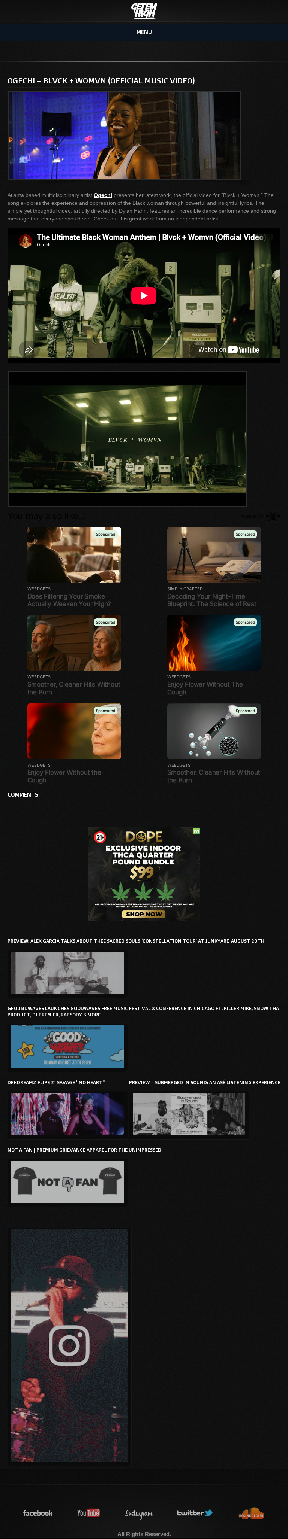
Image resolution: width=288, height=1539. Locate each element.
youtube (88, 1513)
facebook (38, 1513)
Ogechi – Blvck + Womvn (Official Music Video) (101, 80)
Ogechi (103, 195)
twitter (195, 1513)
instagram (138, 1513)
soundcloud (251, 1513)
